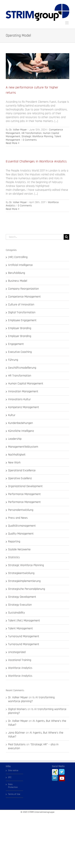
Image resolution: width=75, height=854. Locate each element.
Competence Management (24, 297)
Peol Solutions (17, 744)
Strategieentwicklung (21, 573)
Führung (13, 360)
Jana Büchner (16, 733)
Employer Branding (19, 328)
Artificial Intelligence (20, 265)
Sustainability (16, 613)
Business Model (17, 281)
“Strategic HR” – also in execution (33, 746)
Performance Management (24, 494)
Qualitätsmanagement (22, 526)
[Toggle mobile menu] (67, 23)
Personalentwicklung (20, 510)
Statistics (14, 557)
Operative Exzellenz (20, 478)
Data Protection (13, 786)
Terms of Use (14, 794)
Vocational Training (19, 660)
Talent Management (20, 628)
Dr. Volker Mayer (18, 129)
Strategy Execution (20, 605)
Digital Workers (17, 709)
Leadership (15, 439)
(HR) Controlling (18, 257)
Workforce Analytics (20, 668)
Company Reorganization (23, 289)
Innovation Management (23, 391)
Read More (11, 143)
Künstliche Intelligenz (21, 431)
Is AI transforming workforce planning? (31, 699)
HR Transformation (32, 133)
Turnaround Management (23, 636)
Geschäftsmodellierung (22, 368)
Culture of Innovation (21, 305)
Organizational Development (25, 486)
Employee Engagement (22, 320)
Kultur (11, 415)
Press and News (18, 518)
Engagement (16, 344)
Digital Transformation (21, 312)
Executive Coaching (20, 352)
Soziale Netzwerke (19, 549)
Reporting (14, 542)
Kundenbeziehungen (20, 423)
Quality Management (21, 534)
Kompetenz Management (23, 407)
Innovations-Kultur (19, 399)
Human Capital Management (25, 384)
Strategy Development (22, 597)
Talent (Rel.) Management (24, 621)
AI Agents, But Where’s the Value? (37, 723)
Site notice (13, 770)
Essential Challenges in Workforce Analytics (36, 161)
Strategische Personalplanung (26, 589)
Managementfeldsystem (23, 447)
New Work (14, 463)
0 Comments (30, 140)
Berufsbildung (16, 273)
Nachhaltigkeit (17, 455)
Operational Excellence (22, 470)
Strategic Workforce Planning (37, 136)
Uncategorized (17, 652)
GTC (10, 777)
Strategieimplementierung (24, 581)
